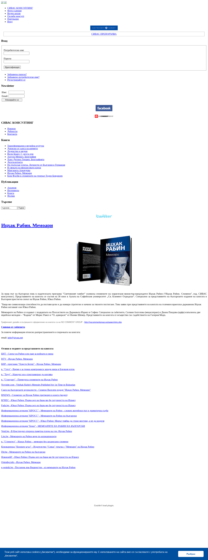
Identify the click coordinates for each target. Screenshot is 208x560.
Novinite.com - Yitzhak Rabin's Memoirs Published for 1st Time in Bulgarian (38, 384)
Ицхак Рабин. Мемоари (27, 225)
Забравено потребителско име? (23, 77)
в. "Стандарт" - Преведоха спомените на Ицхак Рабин (29, 379)
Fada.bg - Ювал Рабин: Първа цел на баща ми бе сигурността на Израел (38, 405)
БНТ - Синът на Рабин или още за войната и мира (27, 353)
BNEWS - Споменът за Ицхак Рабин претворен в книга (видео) (34, 395)
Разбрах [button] (191, 554)
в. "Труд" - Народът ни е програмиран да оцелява (27, 374)
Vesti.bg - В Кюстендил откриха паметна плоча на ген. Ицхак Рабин (36, 431)
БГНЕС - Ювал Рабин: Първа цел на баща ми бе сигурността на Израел (38, 400)
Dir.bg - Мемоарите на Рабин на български (23, 452)
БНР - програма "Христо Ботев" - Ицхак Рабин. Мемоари (31, 364)
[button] (18, 556)
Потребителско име (14, 50)
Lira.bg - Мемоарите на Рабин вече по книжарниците (28, 436)
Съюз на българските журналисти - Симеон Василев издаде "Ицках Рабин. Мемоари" (46, 390)
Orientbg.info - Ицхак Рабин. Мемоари (21, 462)
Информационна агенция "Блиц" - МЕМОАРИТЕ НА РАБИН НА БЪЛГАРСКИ (43, 426)
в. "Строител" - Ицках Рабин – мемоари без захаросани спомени (34, 441)
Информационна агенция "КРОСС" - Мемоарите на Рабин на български (39, 415)
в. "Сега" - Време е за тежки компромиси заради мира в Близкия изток (38, 369)
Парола (7, 58)
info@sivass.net (15, 337)
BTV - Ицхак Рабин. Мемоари (17, 359)
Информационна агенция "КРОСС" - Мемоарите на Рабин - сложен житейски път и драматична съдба (54, 410)
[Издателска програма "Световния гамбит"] (104, 29)
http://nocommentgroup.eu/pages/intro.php (103, 322)
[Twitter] (104, 218)
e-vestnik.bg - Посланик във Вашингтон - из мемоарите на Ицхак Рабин (38, 467)
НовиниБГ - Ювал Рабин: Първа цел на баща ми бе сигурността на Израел (40, 457)
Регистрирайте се (16, 80)
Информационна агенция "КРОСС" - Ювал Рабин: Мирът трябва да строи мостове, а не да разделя (52, 421)
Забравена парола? (17, 74)
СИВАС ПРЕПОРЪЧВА (104, 34)
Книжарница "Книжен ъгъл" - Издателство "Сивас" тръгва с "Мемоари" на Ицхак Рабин (47, 446)
